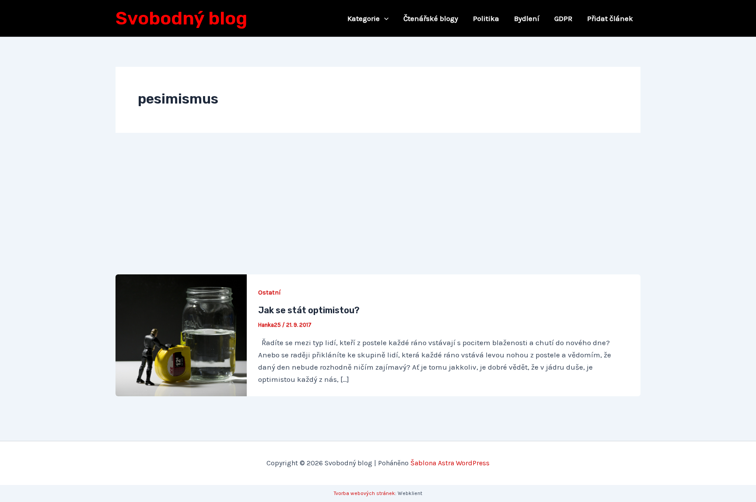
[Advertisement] (378, 209)
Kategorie (363, 18)
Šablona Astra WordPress (450, 463)
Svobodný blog (181, 18)
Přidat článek (610, 18)
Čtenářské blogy (430, 18)
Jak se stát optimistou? (309, 310)
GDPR (563, 18)
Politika (486, 18)
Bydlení (526, 18)
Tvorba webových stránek (364, 493)
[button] (384, 18)
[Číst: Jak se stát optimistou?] (181, 334)
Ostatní (269, 292)
